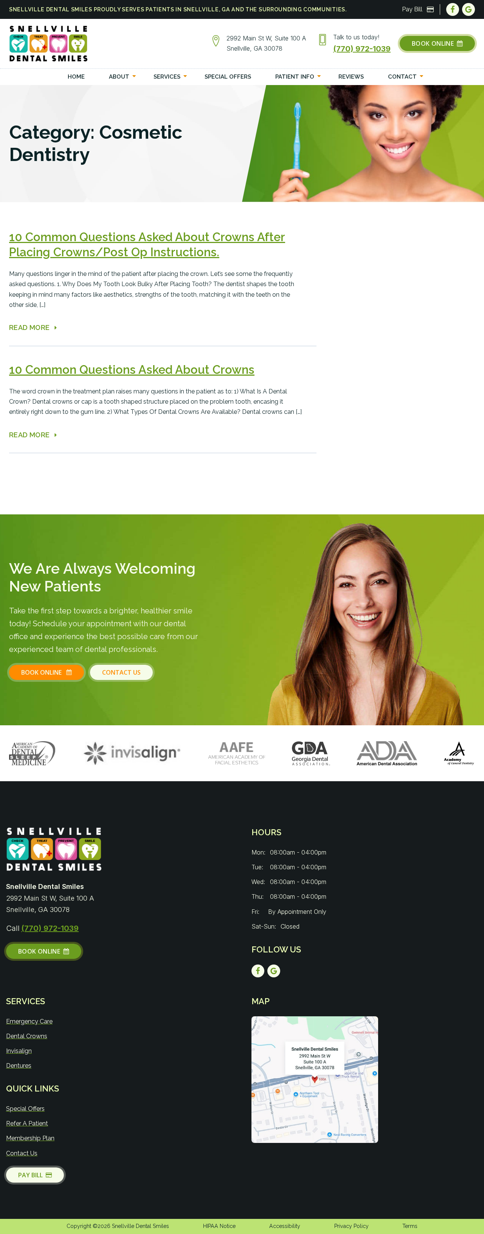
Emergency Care (29, 1021)
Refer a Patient (27, 1123)
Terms (409, 1226)
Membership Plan (30, 1138)
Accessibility (284, 1226)
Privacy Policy (351, 1226)
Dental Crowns (26, 1036)
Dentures (18, 1065)
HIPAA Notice (219, 1226)
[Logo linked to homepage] (53, 849)
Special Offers (25, 1108)
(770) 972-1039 (362, 48)
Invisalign (19, 1050)
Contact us (121, 672)
